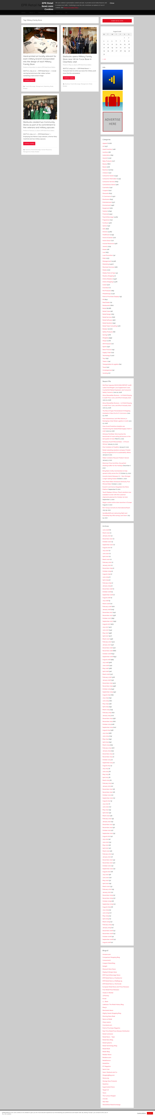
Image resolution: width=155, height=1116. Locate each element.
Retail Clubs (106, 311)
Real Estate (106, 302)
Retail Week (106, 1048)
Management (39, 86)
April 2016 (106, 671)
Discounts (106, 193)
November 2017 (107, 615)
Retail (51, 86)
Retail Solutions (107, 323)
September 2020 (108, 544)
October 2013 (107, 760)
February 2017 (107, 642)
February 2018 (107, 606)
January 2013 (107, 786)
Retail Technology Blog (110, 1045)
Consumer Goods (108, 176)
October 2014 (107, 724)
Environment (107, 205)
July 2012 (105, 804)
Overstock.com (107, 1025)
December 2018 (107, 589)
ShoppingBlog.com (109, 1075)
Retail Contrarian (108, 1034)
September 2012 (108, 798)
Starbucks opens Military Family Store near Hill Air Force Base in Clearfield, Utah (77, 59)
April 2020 (106, 556)
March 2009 (106, 922)
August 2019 (106, 574)
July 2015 (105, 698)
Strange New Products (110, 1081)
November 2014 (107, 721)
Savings (105, 335)
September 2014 (108, 727)
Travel (104, 367)
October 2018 (107, 592)
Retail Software (107, 320)
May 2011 (105, 845)
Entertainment (107, 202)
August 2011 (106, 836)
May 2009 (106, 916)
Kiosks (105, 249)
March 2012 (106, 815)
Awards (105, 158)
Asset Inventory (107, 149)
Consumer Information (110, 179)
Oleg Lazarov (107, 1022)
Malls (104, 258)
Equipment (106, 208)
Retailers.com (107, 1057)
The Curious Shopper (109, 1096)
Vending (105, 373)
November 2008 (108, 933)
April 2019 (106, 580)
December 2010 (107, 860)
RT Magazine (107, 1066)
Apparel (105, 143)
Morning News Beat (109, 1016)
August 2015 (106, 695)
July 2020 (105, 550)
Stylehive (105, 1084)
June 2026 (106, 530)
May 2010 (105, 880)
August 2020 (106, 547)
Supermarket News (109, 1087)
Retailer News (107, 1054)
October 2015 (107, 689)
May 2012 (105, 810)
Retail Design (107, 314)
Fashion (105, 211)
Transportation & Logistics (111, 364)
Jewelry (105, 246)
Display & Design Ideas (110, 972)
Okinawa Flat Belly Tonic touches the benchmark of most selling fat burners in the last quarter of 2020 (117, 436)
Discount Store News (109, 969)
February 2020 (107, 562)
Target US (106, 1090)
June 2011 (106, 842)
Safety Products (108, 332)
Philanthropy (107, 293)
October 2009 (107, 901)
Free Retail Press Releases (111, 990)
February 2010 (107, 889)
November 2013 (107, 757)
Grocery (105, 231)
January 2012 (107, 821)
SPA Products (107, 344)
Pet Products (107, 290)
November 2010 (108, 863)
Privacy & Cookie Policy (71, 7)
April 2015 (105, 706)
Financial (105, 214)
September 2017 (108, 621)
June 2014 (106, 736)
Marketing (46, 86)
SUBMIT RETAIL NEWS (117, 21)
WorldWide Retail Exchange (111, 1104)
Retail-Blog (106, 1051)
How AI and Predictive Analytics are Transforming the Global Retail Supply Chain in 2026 (117, 428)
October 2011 (107, 830)
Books (104, 167)
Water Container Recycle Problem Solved (116, 458)
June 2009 (106, 913)
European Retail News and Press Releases (116, 987)
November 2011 (107, 827)
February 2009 (107, 924)
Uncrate (105, 1099)
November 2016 (108, 651)
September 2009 (108, 904)
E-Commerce (107, 196)
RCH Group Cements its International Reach (116, 508)
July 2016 (105, 662)
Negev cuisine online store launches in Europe (117, 502)
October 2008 (107, 936)
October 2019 (107, 571)
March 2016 (106, 674)
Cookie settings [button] (141, 1113)
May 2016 (105, 668)
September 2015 (108, 692)
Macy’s (105, 1007)
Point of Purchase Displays (111, 296)
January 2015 (107, 715)
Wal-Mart (105, 1101)
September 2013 (108, 762)
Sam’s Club (106, 1069)
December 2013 (107, 754)
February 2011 (107, 854)
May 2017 (105, 633)
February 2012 (107, 818)
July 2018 (105, 600)
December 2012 (107, 789)
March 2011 (106, 851)
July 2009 (106, 910)
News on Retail (107, 1019)
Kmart (104, 998)
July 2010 (105, 874)
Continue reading (29, 80)
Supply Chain (107, 352)
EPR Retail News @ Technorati (112, 984)
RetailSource (107, 1060)
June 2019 (106, 577)
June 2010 (106, 877)
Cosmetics (106, 187)
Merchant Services (108, 267)
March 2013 (106, 780)
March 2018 (106, 603)
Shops (104, 341)
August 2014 (106, 730)
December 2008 (108, 930)
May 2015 (105, 704)
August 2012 (106, 801)
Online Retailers (108, 279)
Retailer (25, 88)
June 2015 (106, 701)
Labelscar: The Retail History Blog (113, 1004)
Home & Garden (108, 237)
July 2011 (105, 839)
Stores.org (106, 1078)
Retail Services (107, 317)
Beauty (105, 164)
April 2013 (105, 777)
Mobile (105, 270)
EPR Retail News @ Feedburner (112, 978)
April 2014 (105, 742)
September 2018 (108, 595)
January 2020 (107, 565)
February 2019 (107, 583)
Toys (104, 358)
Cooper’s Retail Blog (109, 963)
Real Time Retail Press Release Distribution (116, 1031)
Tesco (104, 1093)
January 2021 (107, 536)
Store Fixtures (107, 349)
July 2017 (105, 627)
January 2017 (107, 645)
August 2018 (106, 597)
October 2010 (107, 866)
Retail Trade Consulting (110, 326)
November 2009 (108, 898)
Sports (105, 346)
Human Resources (46, 149)
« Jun (104, 59)
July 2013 (105, 768)
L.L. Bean (105, 1001)
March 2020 (106, 559)
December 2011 (107, 824)
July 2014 (105, 733)
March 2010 (106, 886)
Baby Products (107, 161)
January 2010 (107, 892)
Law (104, 252)
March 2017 (106, 639)
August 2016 (106, 659)
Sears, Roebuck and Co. (110, 1072)
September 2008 (108, 939)
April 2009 (106, 919)
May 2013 (105, 774)
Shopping (106, 338)
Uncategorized (107, 370)
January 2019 (107, 586)
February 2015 (107, 712)
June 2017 (106, 630)
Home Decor (107, 240)
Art (103, 146)
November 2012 (107, 792)
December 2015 (107, 683)
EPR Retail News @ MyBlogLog (112, 981)
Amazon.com (107, 954)
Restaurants (106, 305)
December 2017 (107, 612)
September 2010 (108, 868)
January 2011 (106, 857)
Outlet (105, 285)
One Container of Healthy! (111, 447)
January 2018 (107, 609)
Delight (105, 966)
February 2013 (107, 783)
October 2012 (107, 795)
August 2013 (106, 765)
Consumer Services (109, 181)
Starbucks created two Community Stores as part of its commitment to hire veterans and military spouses (39, 125)
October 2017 (107, 618)
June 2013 (106, 771)
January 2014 (107, 751)
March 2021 (106, 533)
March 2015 (106, 709)
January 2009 (107, 927)
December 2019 (107, 568)
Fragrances (106, 220)
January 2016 (107, 680)
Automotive (106, 155)
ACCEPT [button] (150, 1113)
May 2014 (105, 739)
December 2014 (107, 718)
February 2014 (107, 748)
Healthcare (106, 234)
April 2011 (105, 848)
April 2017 (105, 636)
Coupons (105, 190)
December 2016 (107, 648)
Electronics (106, 199)
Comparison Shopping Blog (111, 957)
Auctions (105, 152)
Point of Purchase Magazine (111, 1028)
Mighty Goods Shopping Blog (112, 1013)
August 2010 (106, 871)
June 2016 (106, 665)
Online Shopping (108, 282)
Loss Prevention (108, 255)
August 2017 (106, 624)
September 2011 (108, 833)
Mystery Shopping (108, 276)
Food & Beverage (30, 86)
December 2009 (108, 895)
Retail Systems (107, 1043)
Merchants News (108, 1010)
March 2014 (106, 745)
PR (103, 299)
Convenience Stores (109, 184)
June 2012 (106, 807)
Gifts (104, 229)
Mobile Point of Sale (109, 273)
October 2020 (107, 541)
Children (105, 173)
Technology (106, 355)
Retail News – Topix (109, 1037)
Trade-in (105, 361)
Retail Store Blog (108, 1040)
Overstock (106, 287)
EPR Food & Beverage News (111, 975)
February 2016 (107, 677)
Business (67, 84)
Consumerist (107, 960)
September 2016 (108, 656)
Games (105, 226)
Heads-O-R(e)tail (108, 993)
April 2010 (106, 883)
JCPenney (106, 995)
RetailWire (106, 1063)
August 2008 (107, 942)
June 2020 (106, 553)
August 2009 (107, 907)
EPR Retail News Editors (48, 67)
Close (112, 3)
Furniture (105, 223)
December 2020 (108, 539)
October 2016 (107, 653)
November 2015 (107, 686)
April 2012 (105, 813)
